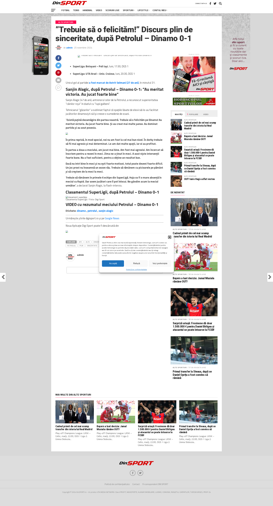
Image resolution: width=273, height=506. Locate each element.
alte (88, 241)
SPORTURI (128, 10)
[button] (169, 237)
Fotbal (65, 10)
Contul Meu (159, 10)
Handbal (87, 10)
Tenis (76, 10)
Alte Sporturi (180, 229)
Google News (112, 218)
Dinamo (97, 241)
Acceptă (113, 263)
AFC (80, 241)
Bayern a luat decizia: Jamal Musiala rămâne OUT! (198, 137)
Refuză (136, 263)
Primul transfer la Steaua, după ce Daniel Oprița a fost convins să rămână (200, 168)
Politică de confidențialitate (136, 269)
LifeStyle (143, 10)
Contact (136, 484)
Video (99, 10)
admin (69, 47)
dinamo (81, 211)
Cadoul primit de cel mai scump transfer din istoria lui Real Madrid (200, 125)
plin (81, 245)
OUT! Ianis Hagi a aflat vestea (199, 179)
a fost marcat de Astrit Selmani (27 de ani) (114, 83)
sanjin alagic (106, 211)
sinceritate (92, 245)
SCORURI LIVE (112, 10)
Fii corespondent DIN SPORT (155, 484)
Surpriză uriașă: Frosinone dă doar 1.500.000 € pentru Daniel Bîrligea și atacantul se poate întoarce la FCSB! (199, 154)
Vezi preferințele (160, 263)
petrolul (92, 211)
